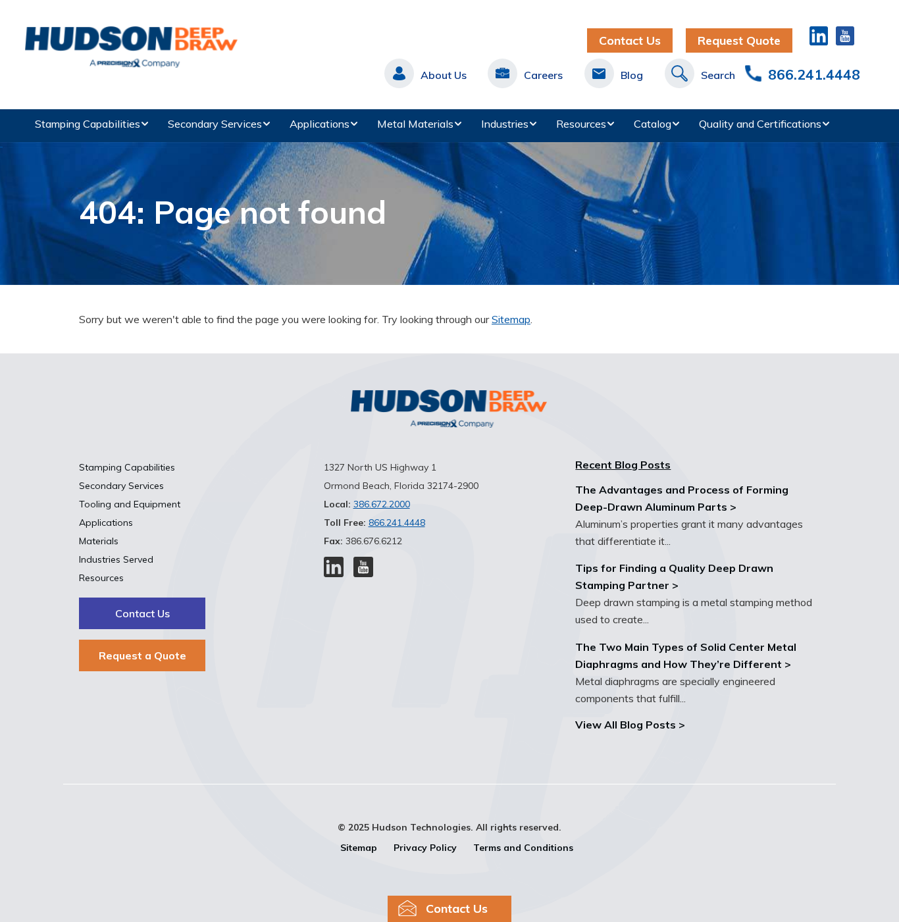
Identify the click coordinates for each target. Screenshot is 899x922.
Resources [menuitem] (581, 123)
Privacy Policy (425, 848)
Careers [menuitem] (543, 75)
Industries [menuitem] (504, 123)
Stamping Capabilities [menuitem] (87, 123)
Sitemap (511, 319)
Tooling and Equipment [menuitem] (129, 504)
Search (718, 75)
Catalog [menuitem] (652, 123)
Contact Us (630, 40)
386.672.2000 (381, 504)
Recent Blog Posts (623, 464)
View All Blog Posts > (630, 724)
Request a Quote (142, 655)
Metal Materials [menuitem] (415, 123)
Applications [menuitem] (319, 123)
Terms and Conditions (523, 848)
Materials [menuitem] (98, 541)
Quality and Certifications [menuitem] (760, 123)
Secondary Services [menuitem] (215, 123)
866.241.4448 (814, 74)
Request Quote (739, 40)
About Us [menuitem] (444, 75)
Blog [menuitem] (632, 75)
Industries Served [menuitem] (116, 559)
